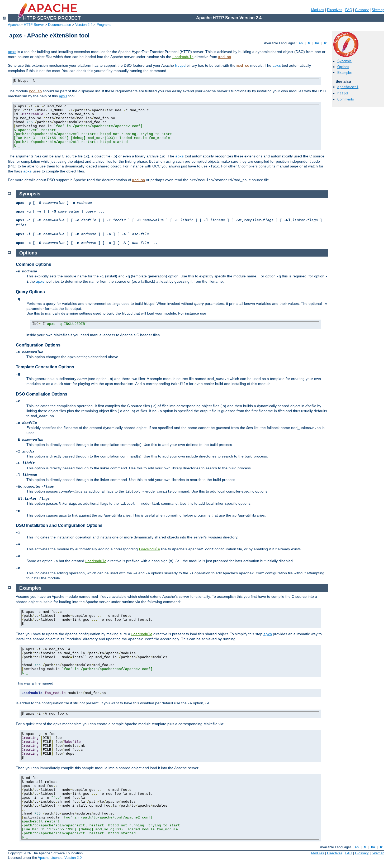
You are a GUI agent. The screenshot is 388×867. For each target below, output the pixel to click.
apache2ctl (347, 87)
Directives (334, 10)
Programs (104, 25)
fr (309, 43)
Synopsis (344, 61)
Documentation (59, 25)
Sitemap (378, 10)
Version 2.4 (83, 25)
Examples (345, 73)
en (301, 43)
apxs (12, 52)
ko (317, 43)
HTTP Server (34, 25)
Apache (14, 25)
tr (325, 43)
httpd (180, 66)
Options (343, 67)
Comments (345, 99)
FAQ (348, 10)
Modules (317, 10)
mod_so (224, 57)
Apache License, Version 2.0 (60, 858)
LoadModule (182, 57)
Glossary (362, 10)
